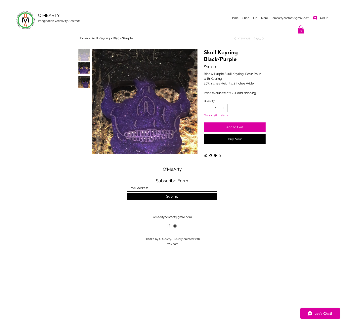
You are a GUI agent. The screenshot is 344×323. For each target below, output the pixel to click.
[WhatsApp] (206, 155)
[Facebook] (211, 155)
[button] (300, 29)
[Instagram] (175, 226)
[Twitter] (220, 155)
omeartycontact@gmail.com (291, 17)
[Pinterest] (215, 155)
